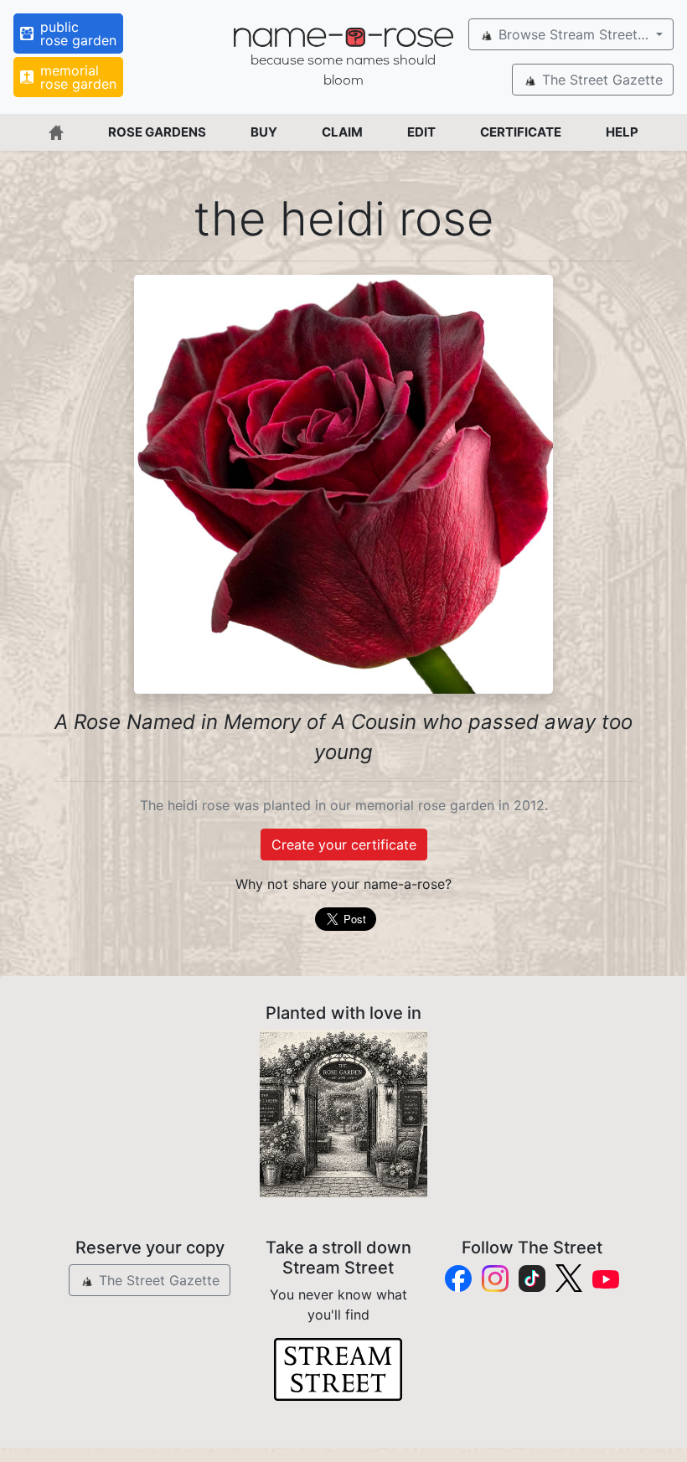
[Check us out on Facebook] (458, 1278)
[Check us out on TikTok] (532, 1278)
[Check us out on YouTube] (605, 1278)
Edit (421, 132)
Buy (264, 132)
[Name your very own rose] (343, 1113)
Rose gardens (157, 132)
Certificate (520, 132)
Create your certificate (343, 844)
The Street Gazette (600, 79)
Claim (342, 132)
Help (622, 132)
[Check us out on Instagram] (495, 1278)
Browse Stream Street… (573, 34)
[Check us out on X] (568, 1278)
